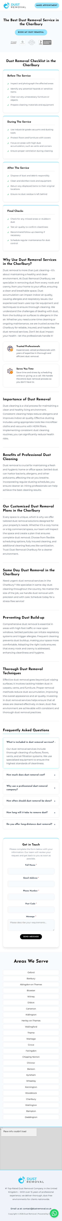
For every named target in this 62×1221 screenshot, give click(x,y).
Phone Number (31, 891)
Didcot (31, 1002)
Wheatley (31, 1081)
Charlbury (31, 1099)
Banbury (31, 978)
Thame (31, 1032)
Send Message (31, 937)
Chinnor (31, 1063)
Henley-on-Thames (31, 1020)
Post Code (31, 904)
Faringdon (31, 1050)
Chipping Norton (31, 1057)
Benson (31, 1069)
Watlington (31, 1105)
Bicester (31, 990)
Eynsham (31, 1075)
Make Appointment (46, 5)
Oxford (31, 972)
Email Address (31, 878)
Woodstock (31, 1093)
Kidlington (31, 1014)
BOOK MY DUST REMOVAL (31, 32)
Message (31, 917)
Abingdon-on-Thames (31, 984)
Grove (31, 1045)
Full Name (31, 865)
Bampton (31, 1111)
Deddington (31, 1117)
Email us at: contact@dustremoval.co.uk (31, 1208)
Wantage (31, 1039)
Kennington (31, 1087)
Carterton (31, 1008)
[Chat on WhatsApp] (54, 1213)
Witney (31, 996)
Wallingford (31, 1026)
